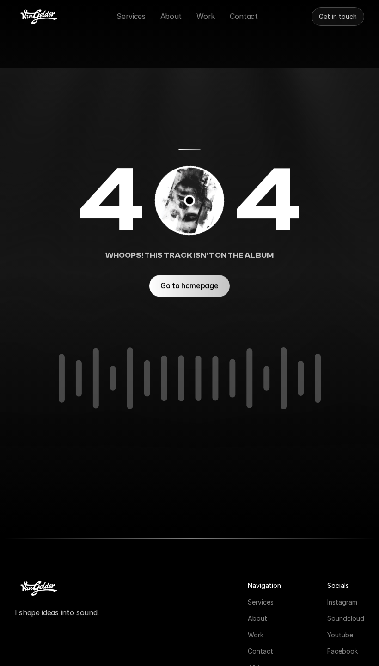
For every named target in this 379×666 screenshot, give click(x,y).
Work (255, 634)
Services (261, 601)
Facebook (342, 651)
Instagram (342, 601)
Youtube (340, 634)
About (257, 618)
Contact (260, 651)
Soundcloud (345, 618)
